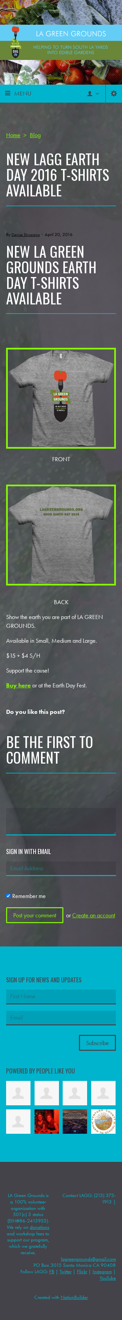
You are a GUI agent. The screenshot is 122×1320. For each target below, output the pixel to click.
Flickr (82, 1271)
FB (51, 1271)
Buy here (18, 685)
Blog (35, 135)
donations (39, 1227)
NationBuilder (74, 1297)
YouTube (108, 1278)
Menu (23, 93)
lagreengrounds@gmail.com (88, 1259)
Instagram (102, 1271)
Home (13, 135)
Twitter (66, 1271)
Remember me (29, 896)
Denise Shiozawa (26, 234)
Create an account (93, 915)
